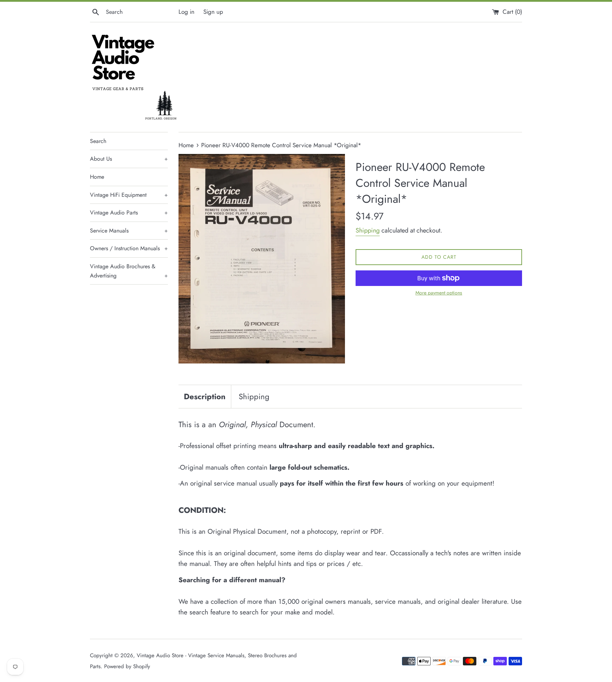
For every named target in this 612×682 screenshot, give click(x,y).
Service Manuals (129, 231)
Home (97, 177)
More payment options (438, 292)
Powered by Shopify (127, 666)
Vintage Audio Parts (129, 212)
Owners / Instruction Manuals (129, 248)
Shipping (368, 230)
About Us (129, 159)
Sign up (213, 11)
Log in (186, 11)
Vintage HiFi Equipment (129, 195)
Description (205, 396)
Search (98, 141)
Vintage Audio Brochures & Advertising (129, 271)
